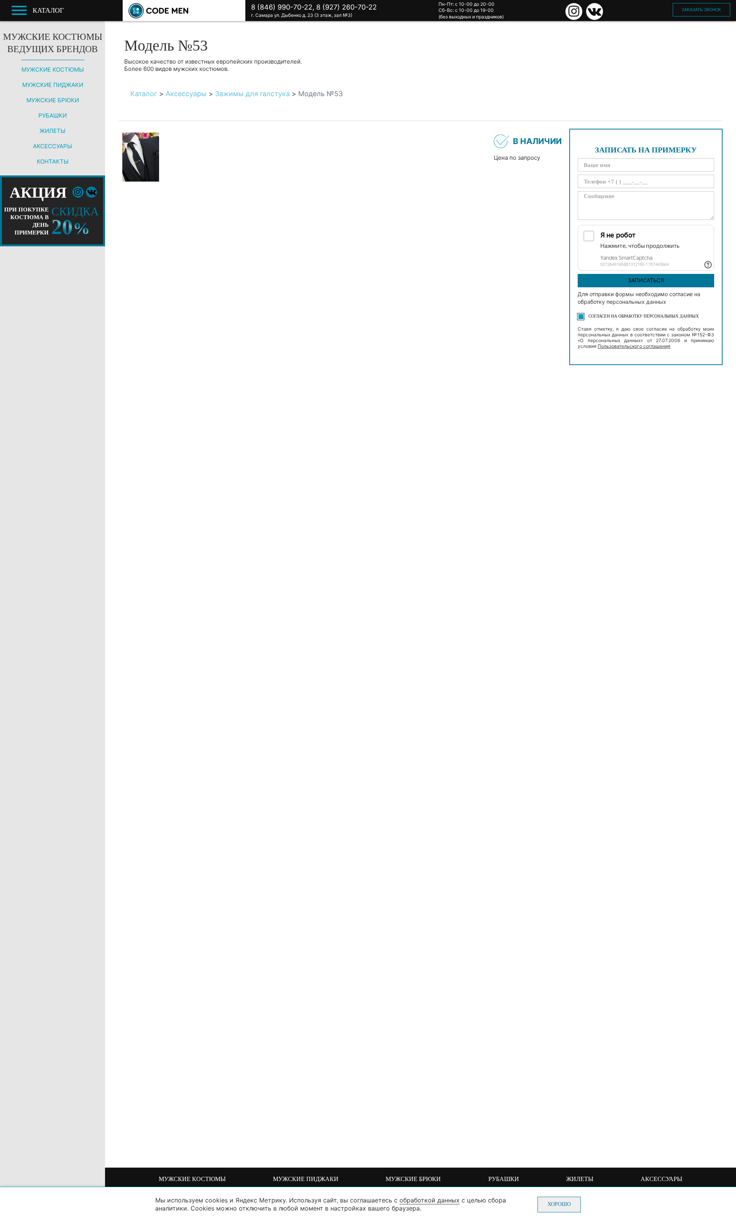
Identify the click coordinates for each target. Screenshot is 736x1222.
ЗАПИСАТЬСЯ (646, 280)
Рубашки (52, 115)
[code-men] (158, 10)
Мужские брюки (52, 100)
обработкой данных (429, 1200)
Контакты (53, 161)
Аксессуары (52, 146)
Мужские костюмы (52, 69)
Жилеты (52, 130)
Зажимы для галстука (252, 94)
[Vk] (594, 11)
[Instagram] (573, 11)
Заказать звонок (701, 9)
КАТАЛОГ (48, 10)
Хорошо (559, 1204)
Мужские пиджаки (52, 84)
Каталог (143, 94)
